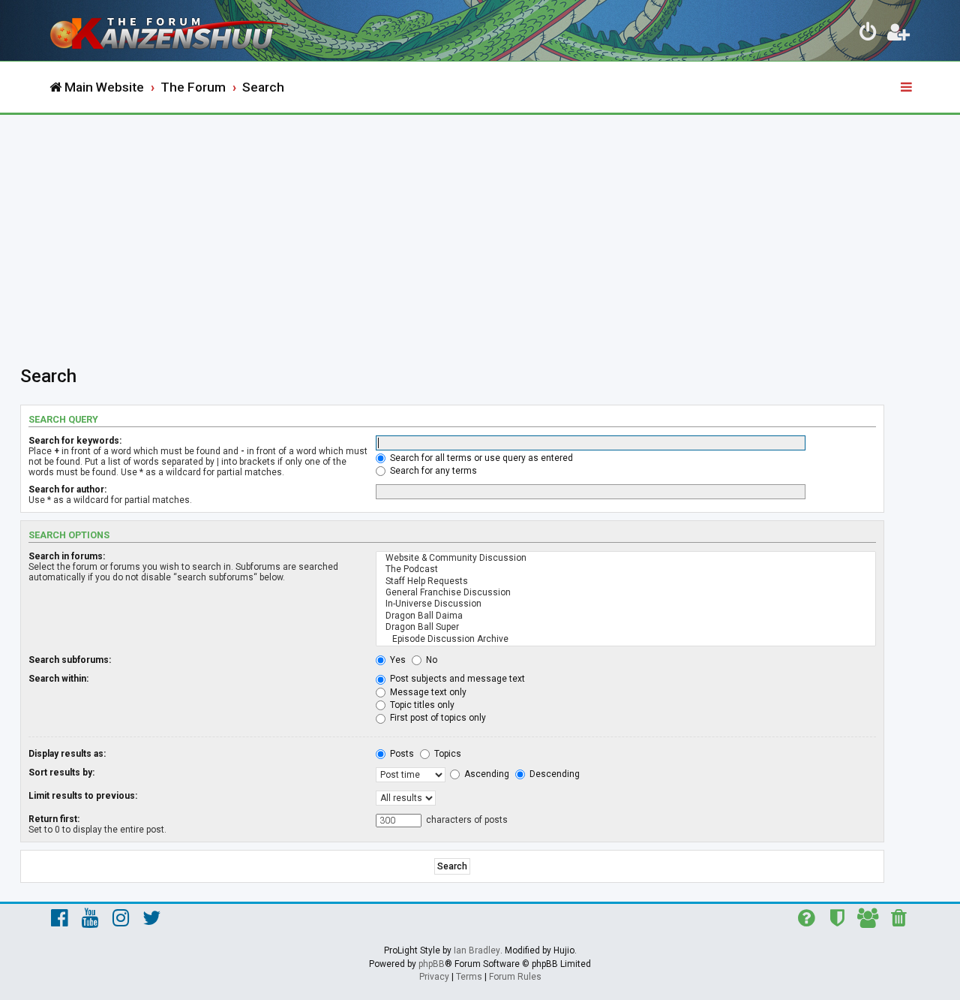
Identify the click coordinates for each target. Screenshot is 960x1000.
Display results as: (67, 753)
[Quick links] (907, 88)
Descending (553, 774)
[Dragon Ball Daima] (625, 616)
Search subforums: (69, 660)
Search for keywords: (75, 440)
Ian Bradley (477, 950)
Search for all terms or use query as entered (480, 458)
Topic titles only (421, 705)
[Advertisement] (480, 227)
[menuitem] (868, 35)
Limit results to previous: (82, 796)
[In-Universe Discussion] (625, 604)
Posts (401, 753)
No (430, 660)
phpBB (431, 964)
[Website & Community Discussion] (625, 558)
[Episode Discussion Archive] (625, 639)
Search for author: (67, 489)
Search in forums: (66, 556)
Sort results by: (61, 772)
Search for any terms (432, 470)
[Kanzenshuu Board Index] (172, 30)
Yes (397, 660)
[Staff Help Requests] (625, 581)
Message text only (427, 692)
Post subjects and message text (456, 678)
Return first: (54, 819)
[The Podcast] (625, 569)
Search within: (58, 678)
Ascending (485, 774)
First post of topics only (437, 717)
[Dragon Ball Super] (625, 627)
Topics (446, 753)
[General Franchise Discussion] (625, 592)
